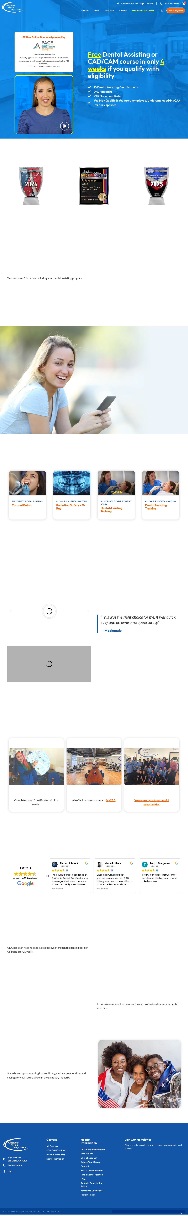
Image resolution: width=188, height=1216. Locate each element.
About (96, 10)
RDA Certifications (55, 1150)
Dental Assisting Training (111, 509)
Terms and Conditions (92, 1190)
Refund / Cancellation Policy (91, 1185)
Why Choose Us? (89, 1157)
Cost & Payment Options (93, 1149)
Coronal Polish (21, 505)
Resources (109, 10)
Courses (85, 10)
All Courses (52, 1146)
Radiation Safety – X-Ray (70, 506)
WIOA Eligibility (176, 10)
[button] (10, 611)
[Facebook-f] (4, 1171)
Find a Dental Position (92, 1174)
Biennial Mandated (55, 1154)
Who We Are (87, 1153)
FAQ (83, 1178)
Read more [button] (57, 888)
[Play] (49, 611)
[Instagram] (10, 1171)
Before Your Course (143, 10)
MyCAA (110, 800)
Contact (123, 10)
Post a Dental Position (92, 1170)
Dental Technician (55, 1158)
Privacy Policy (88, 1194)
